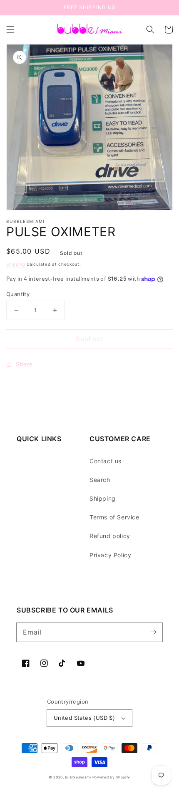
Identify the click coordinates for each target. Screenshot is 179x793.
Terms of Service (114, 517)
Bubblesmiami (78, 777)
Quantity (18, 294)
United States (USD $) (84, 717)
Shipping (15, 264)
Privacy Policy (110, 554)
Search (100, 479)
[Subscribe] (153, 632)
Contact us (106, 460)
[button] (10, 29)
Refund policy (110, 535)
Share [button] (24, 364)
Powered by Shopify (111, 777)
